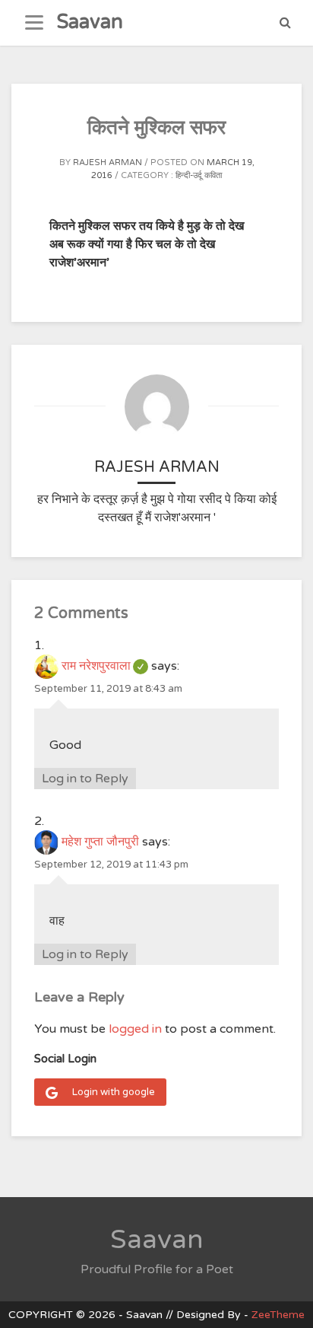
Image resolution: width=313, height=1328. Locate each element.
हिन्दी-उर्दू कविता (198, 175)
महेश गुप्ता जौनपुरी (100, 841)
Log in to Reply (85, 778)
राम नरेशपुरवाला (105, 666)
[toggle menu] (34, 23)
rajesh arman (107, 162)
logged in (135, 1029)
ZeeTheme (278, 1314)
